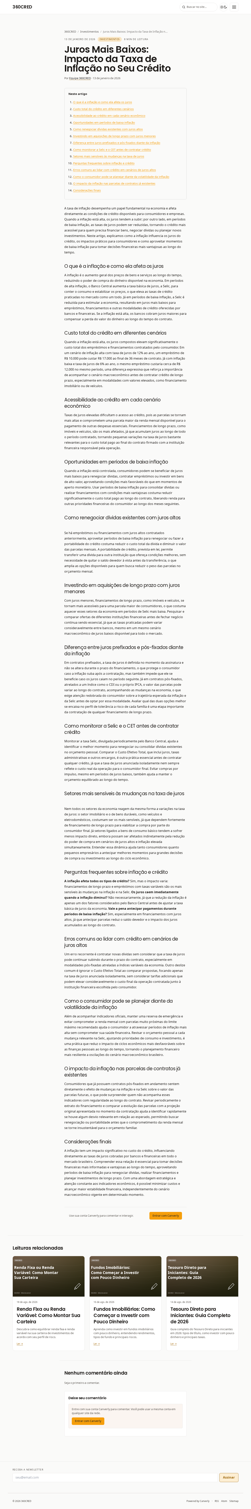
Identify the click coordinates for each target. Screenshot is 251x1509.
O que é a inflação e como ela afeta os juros (102, 102)
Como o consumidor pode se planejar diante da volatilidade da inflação (121, 177)
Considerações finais (87, 190)
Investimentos (89, 31)
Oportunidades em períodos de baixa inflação (104, 122)
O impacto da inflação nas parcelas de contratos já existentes (114, 183)
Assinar (229, 1477)
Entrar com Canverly (166, 1215)
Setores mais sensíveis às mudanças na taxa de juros (108, 156)
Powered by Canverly (197, 1501)
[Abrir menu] (234, 7)
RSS (217, 1501)
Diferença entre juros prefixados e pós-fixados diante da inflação (116, 143)
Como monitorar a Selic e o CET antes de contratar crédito (112, 149)
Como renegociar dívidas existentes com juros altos (108, 129)
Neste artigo (77, 94)
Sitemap (233, 1501)
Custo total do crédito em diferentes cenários (103, 109)
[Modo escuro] (223, 7)
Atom (224, 1501)
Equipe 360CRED (80, 78)
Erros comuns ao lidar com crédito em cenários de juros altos (114, 170)
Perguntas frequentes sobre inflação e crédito (104, 163)
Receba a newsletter (28, 1469)
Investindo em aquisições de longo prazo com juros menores (114, 136)
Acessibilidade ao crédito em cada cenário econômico (109, 115)
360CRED (70, 31)
